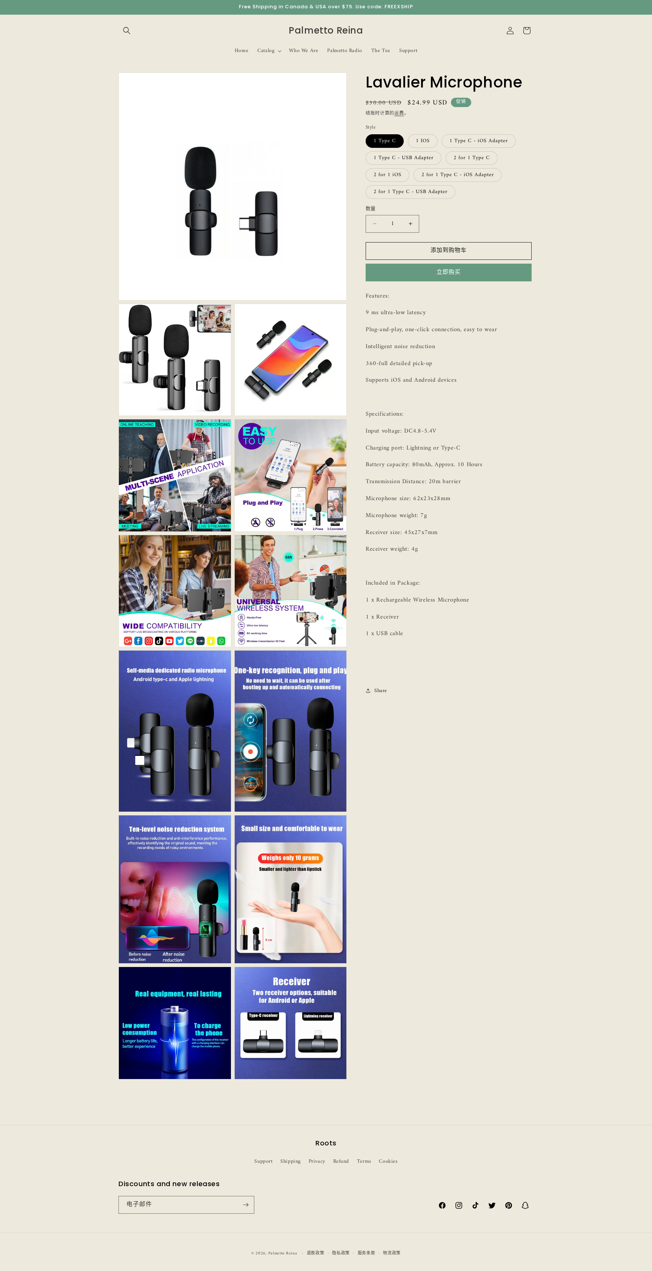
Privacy (317, 1161)
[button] (126, 30)
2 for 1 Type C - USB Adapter (410, 191)
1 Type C (385, 141)
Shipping (290, 1161)
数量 (371, 209)
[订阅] (245, 1205)
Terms (364, 1161)
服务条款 (366, 1253)
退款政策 (315, 1253)
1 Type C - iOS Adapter (478, 141)
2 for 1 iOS (387, 175)
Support (263, 1161)
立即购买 (449, 272)
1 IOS (423, 141)
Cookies (388, 1161)
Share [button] (380, 690)
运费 (399, 114)
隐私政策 (341, 1253)
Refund (341, 1161)
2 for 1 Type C (472, 158)
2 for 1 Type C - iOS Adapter (457, 175)
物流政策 (392, 1253)
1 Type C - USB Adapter (404, 158)
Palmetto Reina (282, 1253)
